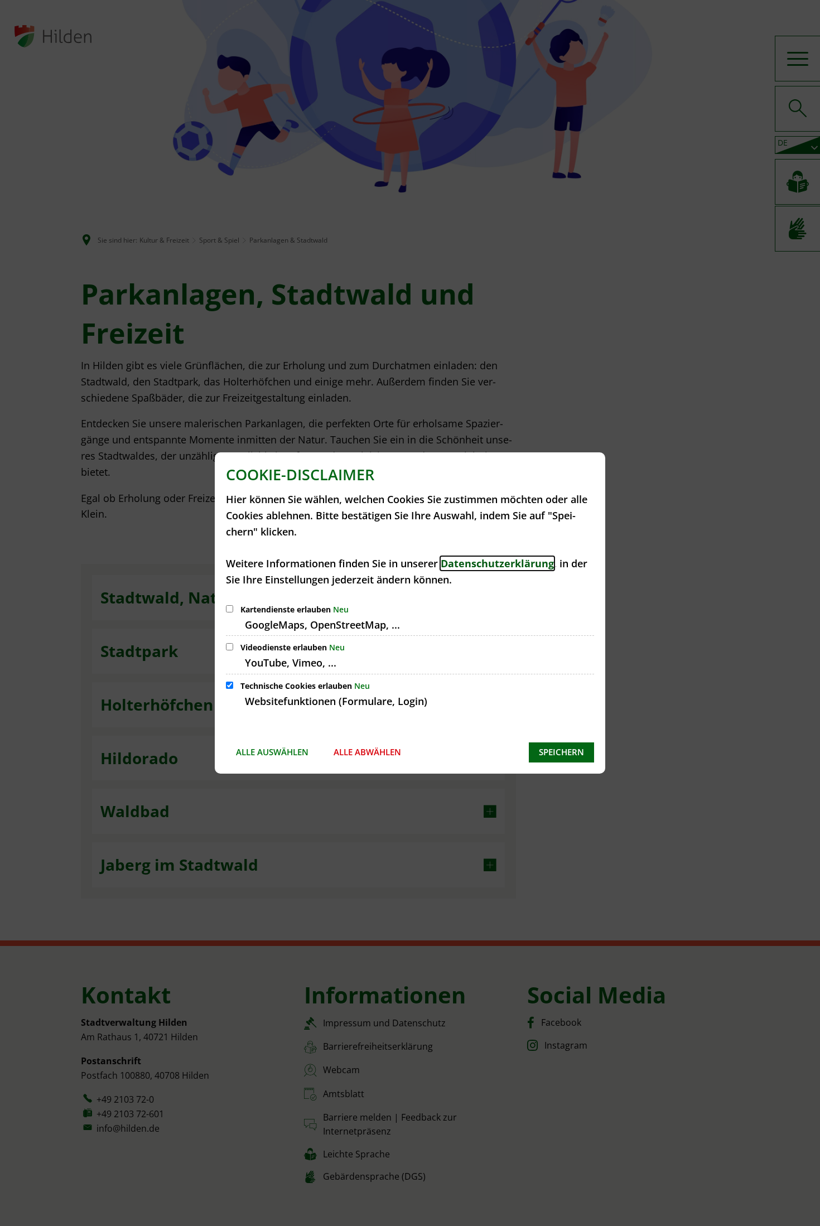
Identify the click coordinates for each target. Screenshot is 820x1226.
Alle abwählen (367, 751)
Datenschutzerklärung (497, 563)
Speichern (561, 751)
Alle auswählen (272, 751)
